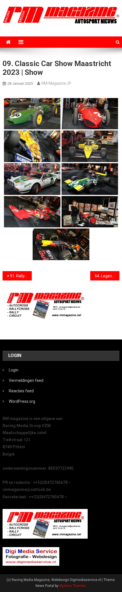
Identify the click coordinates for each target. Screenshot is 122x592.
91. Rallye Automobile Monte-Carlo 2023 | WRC (21, 276)
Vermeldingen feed (26, 380)
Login (13, 370)
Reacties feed (21, 391)
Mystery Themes (72, 586)
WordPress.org (22, 401)
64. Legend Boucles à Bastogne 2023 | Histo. (107, 276)
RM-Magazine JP (56, 83)
